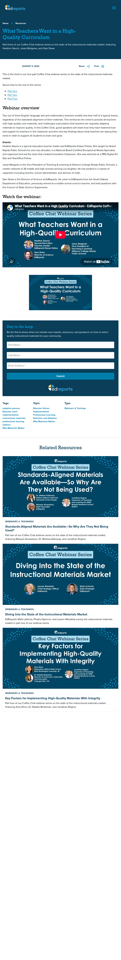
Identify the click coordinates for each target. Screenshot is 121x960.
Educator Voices (41, 408)
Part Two (12, 95)
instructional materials (14, 418)
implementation (11, 415)
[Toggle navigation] (114, 8)
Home (6, 23)
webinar (7, 424)
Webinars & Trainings (75, 408)
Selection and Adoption (45, 418)
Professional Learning (44, 415)
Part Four (12, 99)
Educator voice (10, 411)
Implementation (41, 411)
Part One (12, 91)
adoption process (11, 408)
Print (96, 66)
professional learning (13, 421)
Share (82, 66)
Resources (20, 23)
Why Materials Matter (14, 428)
